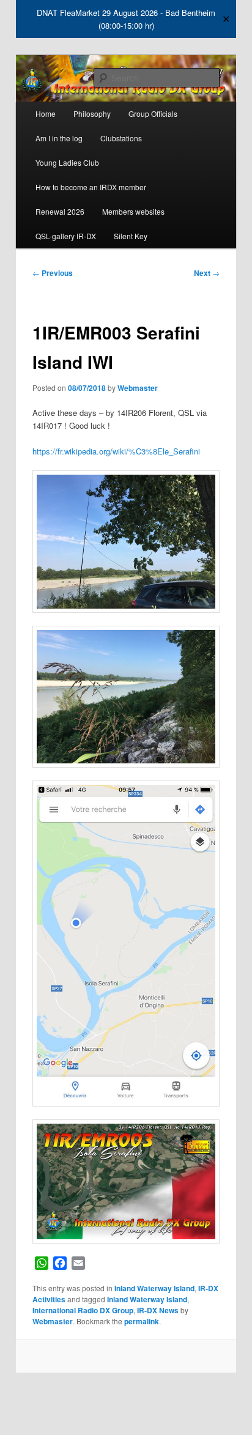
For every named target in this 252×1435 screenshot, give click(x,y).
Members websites (133, 211)
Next (207, 272)
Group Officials (152, 113)
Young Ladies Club (67, 162)
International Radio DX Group (82, 1310)
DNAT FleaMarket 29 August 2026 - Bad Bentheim (126, 12)
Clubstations (121, 138)
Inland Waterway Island (154, 1288)
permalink (141, 1321)
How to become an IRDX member (90, 187)
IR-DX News (158, 1310)
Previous (52, 272)
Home (45, 113)
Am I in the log (59, 138)
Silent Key (130, 236)
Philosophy (92, 113)
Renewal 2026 (59, 211)
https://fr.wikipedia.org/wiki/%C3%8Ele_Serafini (116, 451)
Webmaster (137, 387)
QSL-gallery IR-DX (65, 236)
